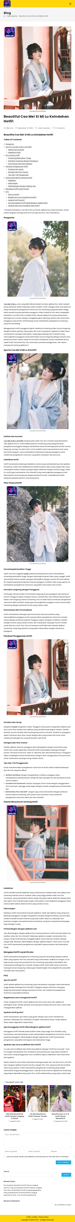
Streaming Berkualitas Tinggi (19, 158)
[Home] (4, 16)
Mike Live (9, 128)
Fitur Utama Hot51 (13, 155)
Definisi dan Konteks (16, 150)
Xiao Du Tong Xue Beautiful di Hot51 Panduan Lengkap (23, 1188)
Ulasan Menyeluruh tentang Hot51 (19, 178)
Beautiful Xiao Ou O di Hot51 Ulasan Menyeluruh (60, 1116)
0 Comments (60, 128)
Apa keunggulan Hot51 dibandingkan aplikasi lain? (28, 203)
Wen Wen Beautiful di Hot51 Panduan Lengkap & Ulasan (14, 1116)
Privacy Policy (43, 1217)
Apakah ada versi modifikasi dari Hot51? (24, 206)
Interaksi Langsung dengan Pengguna (23, 161)
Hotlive (34, 1217)
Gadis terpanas (44, 128)
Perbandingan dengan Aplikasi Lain (22, 186)
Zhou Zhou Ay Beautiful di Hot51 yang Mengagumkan (22, 1190)
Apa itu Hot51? (13, 194)
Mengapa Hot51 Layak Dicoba (17, 189)
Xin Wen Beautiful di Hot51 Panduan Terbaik (37, 1115)
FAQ (7, 192)
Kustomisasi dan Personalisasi (20, 164)
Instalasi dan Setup (15, 169)
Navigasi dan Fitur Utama (18, 172)
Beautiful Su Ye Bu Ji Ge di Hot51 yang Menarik (20, 1195)
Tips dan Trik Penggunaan (18, 175)
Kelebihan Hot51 (14, 152)
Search (6, 1171)
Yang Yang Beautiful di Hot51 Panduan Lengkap (20, 1193)
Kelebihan (12, 180)
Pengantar (10, 144)
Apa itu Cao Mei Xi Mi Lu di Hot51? (19, 147)
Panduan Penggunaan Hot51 (17, 166)
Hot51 (28, 1217)
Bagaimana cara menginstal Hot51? (22, 197)
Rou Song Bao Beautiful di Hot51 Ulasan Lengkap (21, 1185)
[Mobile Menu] (70, 4)
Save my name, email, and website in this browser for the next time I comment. (38, 1156)
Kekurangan (13, 183)
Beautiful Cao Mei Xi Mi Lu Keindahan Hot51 (33, 16)
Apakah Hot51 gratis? (16, 200)
